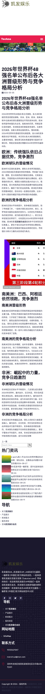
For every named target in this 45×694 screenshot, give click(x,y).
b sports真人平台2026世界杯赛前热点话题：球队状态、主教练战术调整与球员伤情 (27, 460)
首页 (9, 12)
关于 (21, 12)
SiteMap (7, 636)
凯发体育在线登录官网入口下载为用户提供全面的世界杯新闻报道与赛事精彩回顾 (26, 496)
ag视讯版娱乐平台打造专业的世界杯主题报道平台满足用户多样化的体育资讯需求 (27, 479)
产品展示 (34, 12)
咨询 (9, 524)
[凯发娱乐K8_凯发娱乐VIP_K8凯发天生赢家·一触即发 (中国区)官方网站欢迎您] (16, 4)
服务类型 (28, 22)
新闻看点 (17, 22)
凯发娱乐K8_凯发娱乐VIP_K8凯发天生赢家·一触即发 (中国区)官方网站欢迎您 (22, 687)
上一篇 (4, 441)
